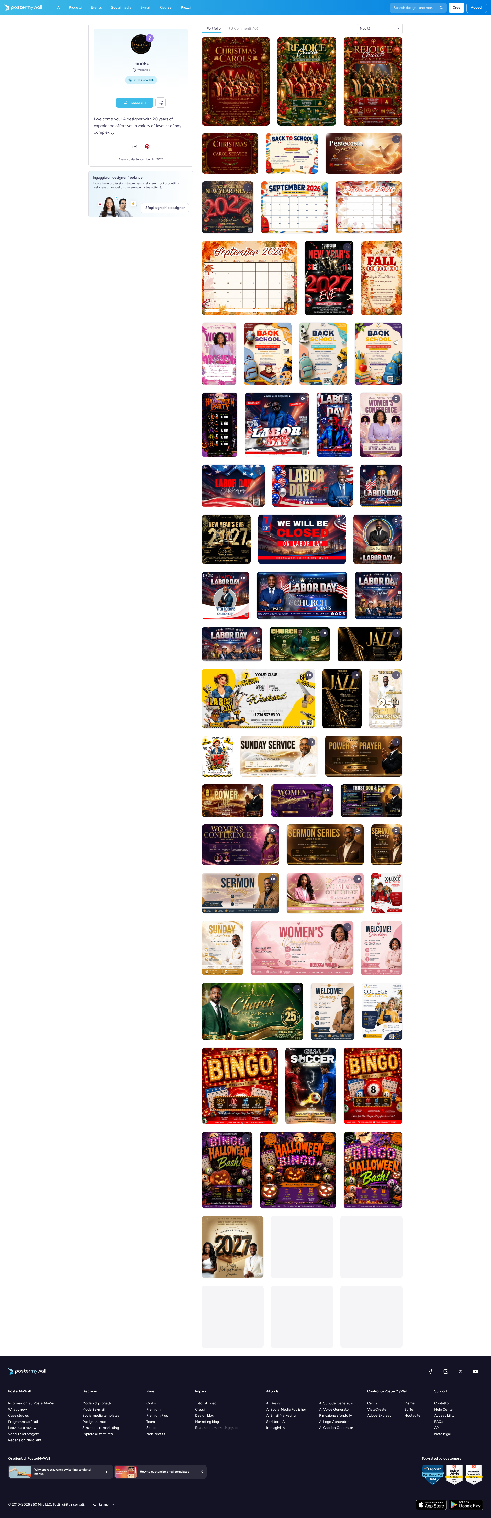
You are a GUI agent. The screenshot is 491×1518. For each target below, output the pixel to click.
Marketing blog (207, 1422)
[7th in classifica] (150, 38)
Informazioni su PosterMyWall (31, 1403)
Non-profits (155, 1434)
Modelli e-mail (93, 1409)
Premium (153, 1409)
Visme (409, 1403)
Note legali (442, 1434)
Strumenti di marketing (100, 1428)
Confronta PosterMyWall (387, 1391)
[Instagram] (446, 1371)
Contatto (441, 1403)
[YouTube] (476, 1371)
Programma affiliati (23, 1422)
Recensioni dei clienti (25, 1440)
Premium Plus (157, 1415)
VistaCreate (376, 1409)
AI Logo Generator (334, 1422)
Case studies (18, 1415)
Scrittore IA (275, 1422)
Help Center (444, 1409)
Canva (372, 1403)
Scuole (152, 1428)
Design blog (204, 1415)
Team (150, 1422)
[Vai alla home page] (21, 8)
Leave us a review (22, 1428)
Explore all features (97, 1434)
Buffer (409, 1409)
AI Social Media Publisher (286, 1409)
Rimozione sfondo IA (335, 1415)
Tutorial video (205, 1403)
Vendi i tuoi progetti (23, 1434)
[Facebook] (431, 1371)
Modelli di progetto (97, 1403)
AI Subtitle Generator (336, 1403)
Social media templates (100, 1415)
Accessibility (444, 1415)
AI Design (274, 1403)
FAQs (438, 1422)
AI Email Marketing (281, 1415)
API (437, 1428)
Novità (365, 28)
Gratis (151, 1403)
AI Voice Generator (334, 1409)
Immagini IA (275, 1428)
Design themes (94, 1422)
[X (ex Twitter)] (460, 1371)
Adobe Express (379, 1415)
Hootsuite (412, 1415)
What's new (17, 1409)
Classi (200, 1409)
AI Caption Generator (336, 1428)
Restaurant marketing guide (217, 1428)
